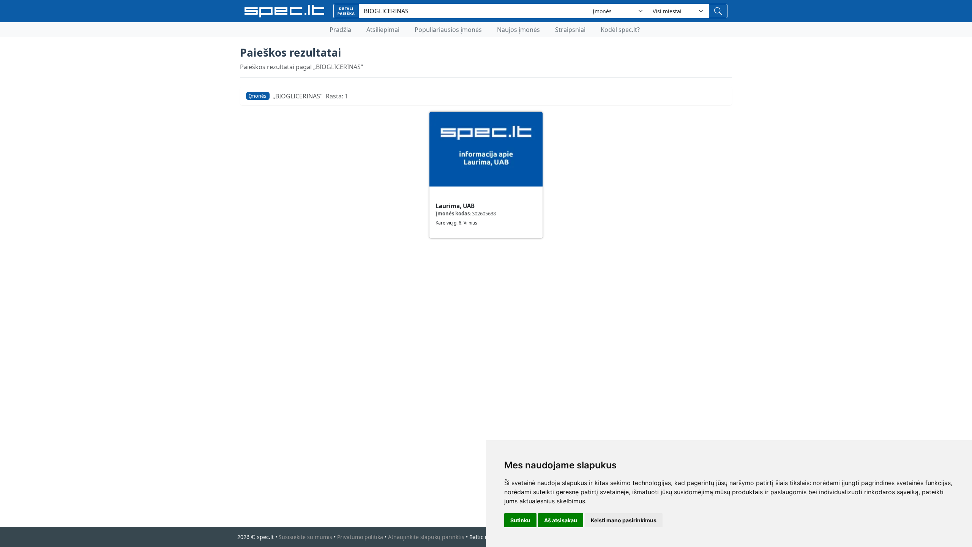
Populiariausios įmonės (448, 29)
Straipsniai (570, 29)
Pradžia (340, 29)
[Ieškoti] (717, 11)
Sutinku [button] (520, 520)
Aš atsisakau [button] (560, 520)
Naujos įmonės (518, 29)
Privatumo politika (360, 537)
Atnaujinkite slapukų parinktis (426, 537)
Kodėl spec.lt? (620, 29)
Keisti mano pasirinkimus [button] (623, 520)
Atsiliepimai (382, 29)
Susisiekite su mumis (305, 537)
